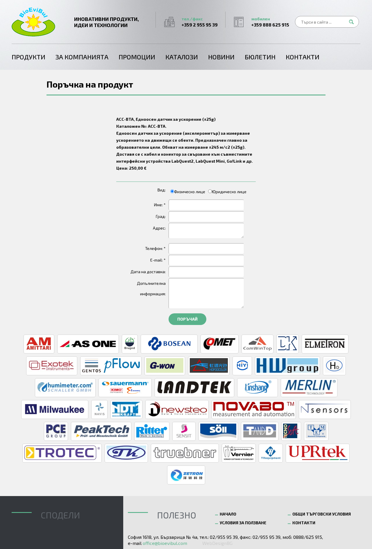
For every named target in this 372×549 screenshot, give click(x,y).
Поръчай (187, 319)
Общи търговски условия (321, 513)
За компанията (82, 57)
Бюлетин (260, 57)
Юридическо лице (229, 191)
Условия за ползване (243, 522)
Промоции (137, 57)
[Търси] (353, 21)
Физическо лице (189, 191)
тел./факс (200, 21)
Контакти (302, 57)
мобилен (270, 21)
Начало (228, 513)
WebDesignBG (217, 543)
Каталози (181, 57)
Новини (221, 57)
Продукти (28, 57)
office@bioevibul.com (165, 543)
